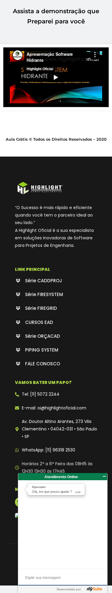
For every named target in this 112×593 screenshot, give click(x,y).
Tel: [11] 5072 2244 (40, 394)
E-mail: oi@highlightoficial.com (54, 408)
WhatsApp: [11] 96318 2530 (48, 450)
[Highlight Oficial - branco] (39, 188)
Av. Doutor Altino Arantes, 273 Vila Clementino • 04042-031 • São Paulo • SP (59, 428)
